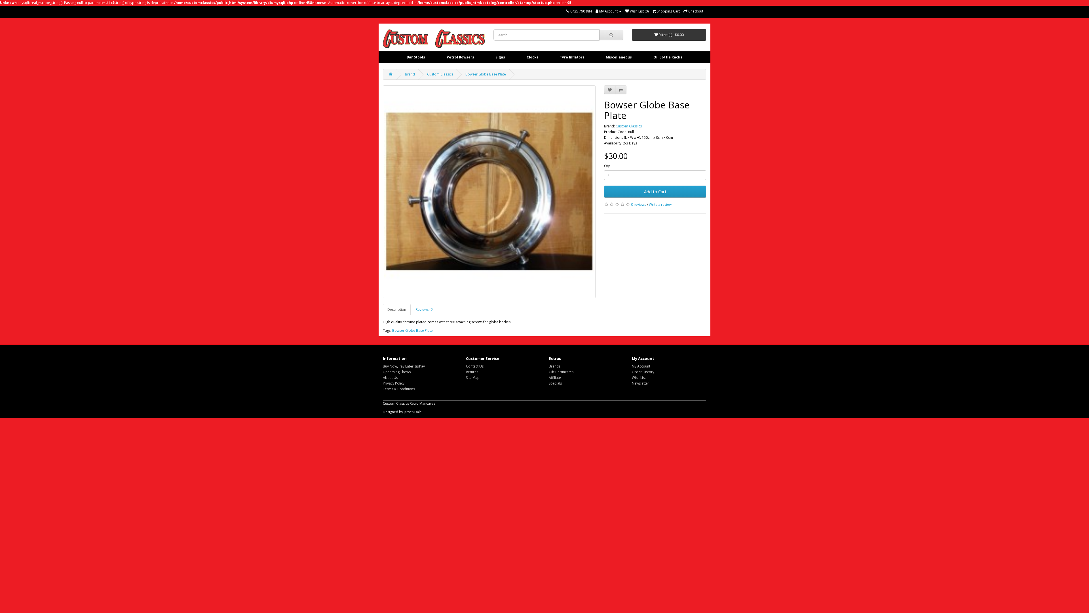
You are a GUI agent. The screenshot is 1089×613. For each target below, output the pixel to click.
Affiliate (555, 377)
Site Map (473, 377)
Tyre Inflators (572, 57)
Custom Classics (440, 74)
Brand (410, 74)
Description (396, 309)
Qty (607, 165)
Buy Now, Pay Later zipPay (404, 366)
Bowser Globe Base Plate (485, 74)
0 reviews (638, 204)
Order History (643, 372)
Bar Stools (416, 57)
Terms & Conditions (399, 389)
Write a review (660, 204)
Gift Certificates (561, 372)
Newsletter (640, 383)
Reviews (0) (424, 309)
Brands (554, 366)
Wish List (639, 377)
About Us (390, 377)
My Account (641, 366)
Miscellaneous (619, 57)
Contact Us (475, 366)
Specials (555, 383)
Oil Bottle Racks (667, 57)
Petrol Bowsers (460, 57)
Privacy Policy (393, 383)
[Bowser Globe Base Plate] (489, 191)
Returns (472, 372)
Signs (500, 57)
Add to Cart (655, 191)
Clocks (533, 57)
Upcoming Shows (397, 372)
